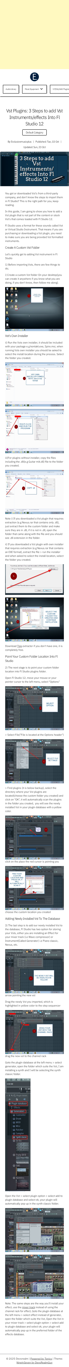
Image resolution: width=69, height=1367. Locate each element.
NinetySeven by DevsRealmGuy (34, 1362)
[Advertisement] (34, 34)
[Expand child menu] (42, 89)
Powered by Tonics (41, 1358)
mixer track (28, 1307)
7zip (19, 646)
